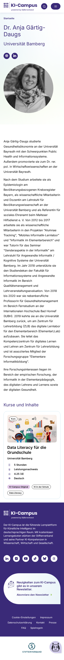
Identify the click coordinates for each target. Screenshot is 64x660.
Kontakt (40, 622)
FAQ (23, 627)
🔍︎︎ (44, 6)
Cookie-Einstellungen (24, 617)
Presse (53, 622)
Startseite (9, 18)
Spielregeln (36, 627)
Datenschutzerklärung (20, 622)
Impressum (46, 617)
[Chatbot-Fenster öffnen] (56, 647)
